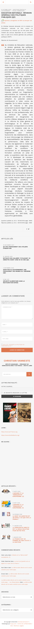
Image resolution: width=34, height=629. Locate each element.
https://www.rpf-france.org (9, 432)
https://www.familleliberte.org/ (10, 435)
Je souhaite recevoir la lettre (15, 392)
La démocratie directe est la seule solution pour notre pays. (21, 529)
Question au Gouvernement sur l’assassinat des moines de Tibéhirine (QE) (16, 271)
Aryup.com (13, 623)
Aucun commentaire (18, 10)
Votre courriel (7, 386)
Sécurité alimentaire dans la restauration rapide (14, 281)
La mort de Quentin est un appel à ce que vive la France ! (22, 517)
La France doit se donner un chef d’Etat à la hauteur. (22, 540)
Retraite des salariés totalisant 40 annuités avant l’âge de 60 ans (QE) (16, 259)
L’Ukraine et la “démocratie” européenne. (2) (18, 494)
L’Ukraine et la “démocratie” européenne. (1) (18, 506)
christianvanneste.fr (23, 621)
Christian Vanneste (17, 360)
